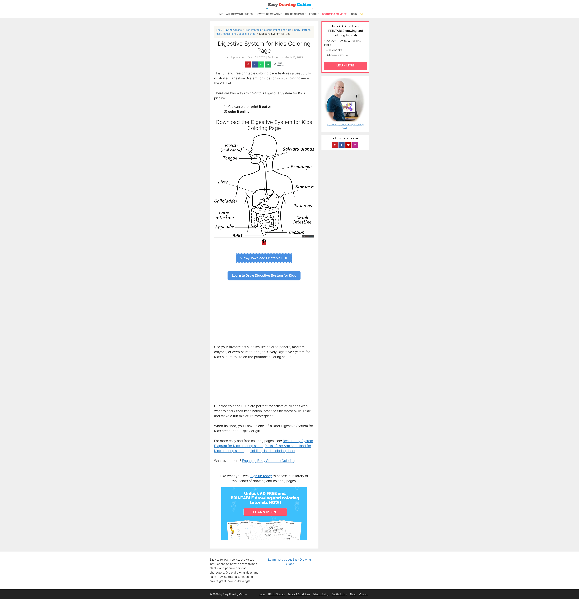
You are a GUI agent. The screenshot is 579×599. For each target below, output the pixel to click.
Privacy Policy (321, 594)
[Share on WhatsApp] (261, 64)
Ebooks (314, 14)
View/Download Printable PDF (264, 258)
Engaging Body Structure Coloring (268, 461)
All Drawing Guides (239, 14)
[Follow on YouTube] (348, 145)
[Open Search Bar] (362, 14)
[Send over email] (268, 64)
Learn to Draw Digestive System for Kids (264, 275)
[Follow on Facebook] (342, 145)
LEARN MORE (345, 65)
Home (219, 14)
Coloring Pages (295, 14)
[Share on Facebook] (255, 64)
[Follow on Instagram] (355, 145)
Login (353, 14)
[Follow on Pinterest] (335, 145)
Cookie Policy (339, 594)
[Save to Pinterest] (248, 64)
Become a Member (334, 14)
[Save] (264, 243)
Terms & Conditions (299, 594)
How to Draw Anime (269, 14)
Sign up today (261, 476)
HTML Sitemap (276, 594)
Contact (363, 594)
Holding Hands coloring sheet (272, 451)
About (353, 594)
